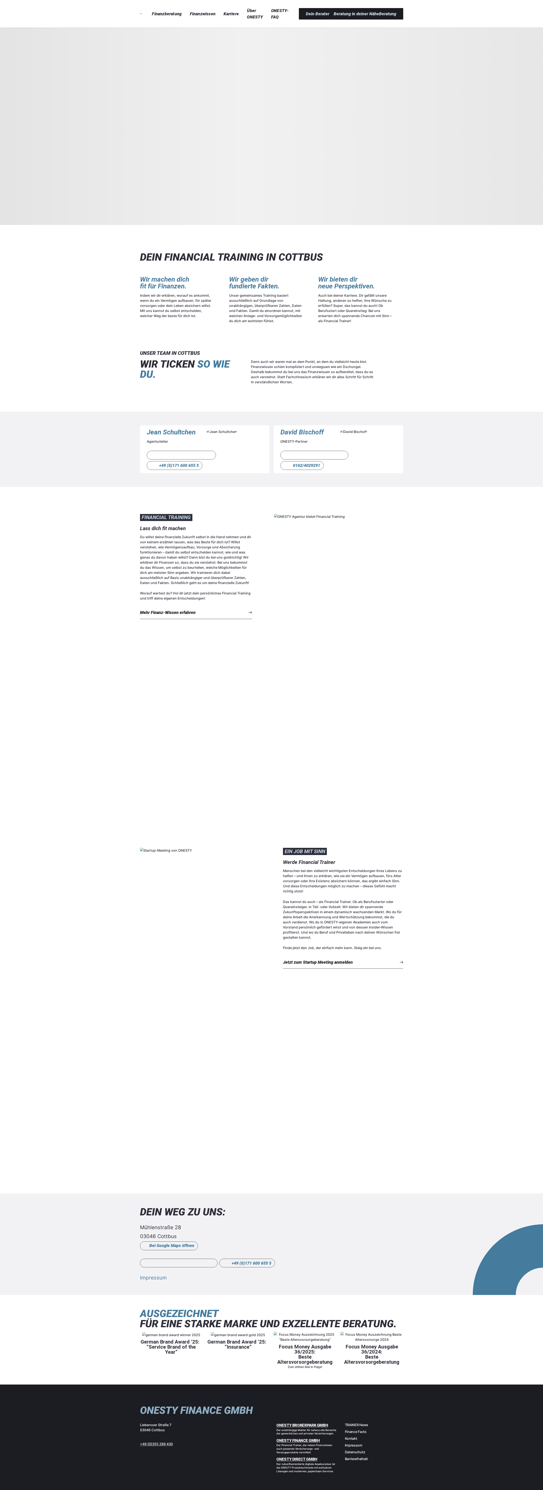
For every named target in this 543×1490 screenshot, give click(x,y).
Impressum (153, 1278)
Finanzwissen (203, 13)
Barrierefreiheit (356, 1459)
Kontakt (351, 1438)
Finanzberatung (167, 13)
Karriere (231, 13)
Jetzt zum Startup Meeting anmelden (318, 962)
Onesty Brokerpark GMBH (302, 1425)
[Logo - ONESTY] (141, 14)
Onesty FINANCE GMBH (298, 1440)
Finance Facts (356, 1432)
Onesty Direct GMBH (296, 1459)
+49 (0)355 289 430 (156, 1444)
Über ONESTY (255, 14)
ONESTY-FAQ (280, 14)
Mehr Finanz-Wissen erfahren (168, 612)
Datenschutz (355, 1452)
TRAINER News (356, 1425)
